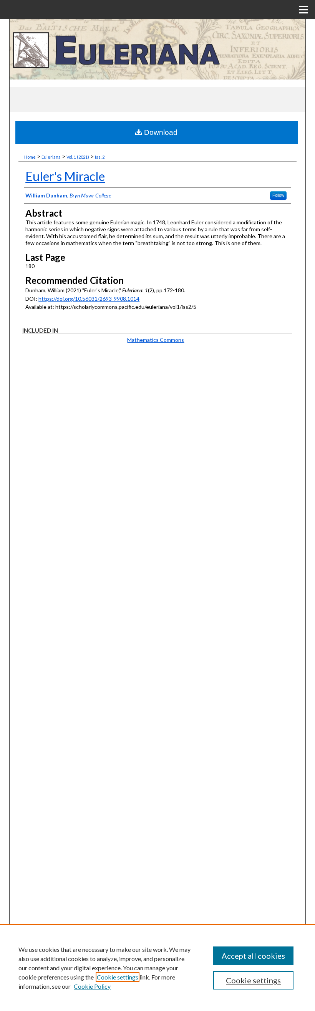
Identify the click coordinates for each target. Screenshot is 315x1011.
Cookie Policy (92, 986)
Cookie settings (117, 977)
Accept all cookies (253, 955)
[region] (157, 967)
